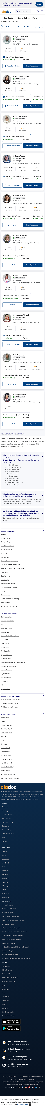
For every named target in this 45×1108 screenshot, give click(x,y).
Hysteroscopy (5, 689)
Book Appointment (32, 66)
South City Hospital (8, 943)
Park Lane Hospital (8, 951)
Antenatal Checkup (7, 628)
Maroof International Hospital (11, 939)
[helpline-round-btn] (38, 11)
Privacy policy (6, 811)
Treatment (21, 433)
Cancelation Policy (8, 834)
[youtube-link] (29, 1087)
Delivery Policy (7, 814)
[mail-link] (32, 1087)
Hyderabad (5, 897)
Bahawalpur (6, 886)
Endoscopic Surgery (8, 617)
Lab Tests (5, 1008)
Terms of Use (6, 830)
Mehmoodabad (6, 752)
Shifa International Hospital (11, 928)
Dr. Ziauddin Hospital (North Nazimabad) (15, 947)
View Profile (12, 225)
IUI (2, 624)
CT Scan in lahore (8, 974)
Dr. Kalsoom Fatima (20, 275)
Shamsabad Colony (7, 767)
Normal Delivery (6, 670)
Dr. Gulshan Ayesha (20, 236)
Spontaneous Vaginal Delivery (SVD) (13, 662)
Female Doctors (7, 27)
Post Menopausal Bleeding (10, 599)
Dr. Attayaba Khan (19, 395)
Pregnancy (4, 572)
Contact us (5, 826)
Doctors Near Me (23, 27)
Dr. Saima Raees (19, 156)
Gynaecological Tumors (9, 587)
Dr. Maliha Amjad (19, 355)
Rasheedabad (5, 770)
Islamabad (5, 859)
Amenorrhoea (5, 595)
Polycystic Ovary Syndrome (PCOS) (13, 568)
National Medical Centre (10, 955)
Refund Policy (6, 818)
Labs (3, 1004)
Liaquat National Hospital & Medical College (16, 958)
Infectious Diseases (7, 546)
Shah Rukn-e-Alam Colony (10, 778)
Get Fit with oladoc (8, 1012)
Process (4, 841)
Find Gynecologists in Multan (10, 699)
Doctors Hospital (7, 905)
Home (2, 433)
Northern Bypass (6, 725)
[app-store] (11, 1022)
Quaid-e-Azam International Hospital (14, 932)
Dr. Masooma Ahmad (21, 315)
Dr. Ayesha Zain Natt (20, 37)
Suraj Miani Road (6, 733)
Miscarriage (5, 580)
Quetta (4, 890)
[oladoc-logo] (6, 11)
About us (5, 807)
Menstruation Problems (9, 606)
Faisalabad (5, 878)
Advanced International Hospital (12, 935)
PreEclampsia (5, 602)
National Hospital (7, 913)
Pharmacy (5, 1000)
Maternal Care (6, 677)
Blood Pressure (6, 538)
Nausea (3, 534)
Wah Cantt (5, 893)
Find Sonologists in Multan (9, 707)
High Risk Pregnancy (8, 584)
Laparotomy (5, 681)
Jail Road (4, 744)
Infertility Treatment (7, 621)
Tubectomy (5, 647)
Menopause (5, 557)
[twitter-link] (19, 1087)
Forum (4, 993)
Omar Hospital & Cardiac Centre (13, 920)
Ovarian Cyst (5, 576)
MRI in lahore (6, 966)
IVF (2, 685)
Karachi (4, 851)
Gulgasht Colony (6, 759)
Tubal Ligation (5, 651)
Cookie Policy (22, 1104)
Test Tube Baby (6, 659)
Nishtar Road (5, 748)
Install (39, 4)
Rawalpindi (5, 863)
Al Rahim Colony (6, 755)
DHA (2, 740)
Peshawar (5, 871)
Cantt (3, 721)
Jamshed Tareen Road (8, 774)
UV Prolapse (5, 643)
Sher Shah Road (6, 729)
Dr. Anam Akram (19, 196)
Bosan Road (5, 718)
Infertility (4, 553)
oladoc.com (33, 1082)
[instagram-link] (26, 1087)
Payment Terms (7, 822)
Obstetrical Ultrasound (8, 666)
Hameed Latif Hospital (9, 909)
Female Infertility (6, 549)
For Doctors (6, 997)
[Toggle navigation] (42, 11)
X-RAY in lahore (7, 970)
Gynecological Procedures (10, 636)
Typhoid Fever (5, 542)
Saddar (3, 736)
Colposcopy (5, 632)
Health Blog (5, 989)
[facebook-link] (22, 1087)
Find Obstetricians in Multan (10, 703)
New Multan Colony (7, 763)
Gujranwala (5, 874)
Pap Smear (4, 640)
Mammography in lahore (10, 977)
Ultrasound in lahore (8, 981)
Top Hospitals (6, 901)
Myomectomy (5, 674)
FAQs (3, 837)
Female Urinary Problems (9, 561)
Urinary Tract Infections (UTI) (10, 565)
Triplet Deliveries (6, 655)
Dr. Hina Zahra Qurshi (21, 77)
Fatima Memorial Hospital (10, 916)
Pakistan (8, 433)
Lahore (4, 855)
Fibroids (3, 591)
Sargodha (5, 882)
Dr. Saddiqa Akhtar (20, 116)
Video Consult (13, 66)
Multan (14, 433)
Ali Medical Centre (8, 924)
